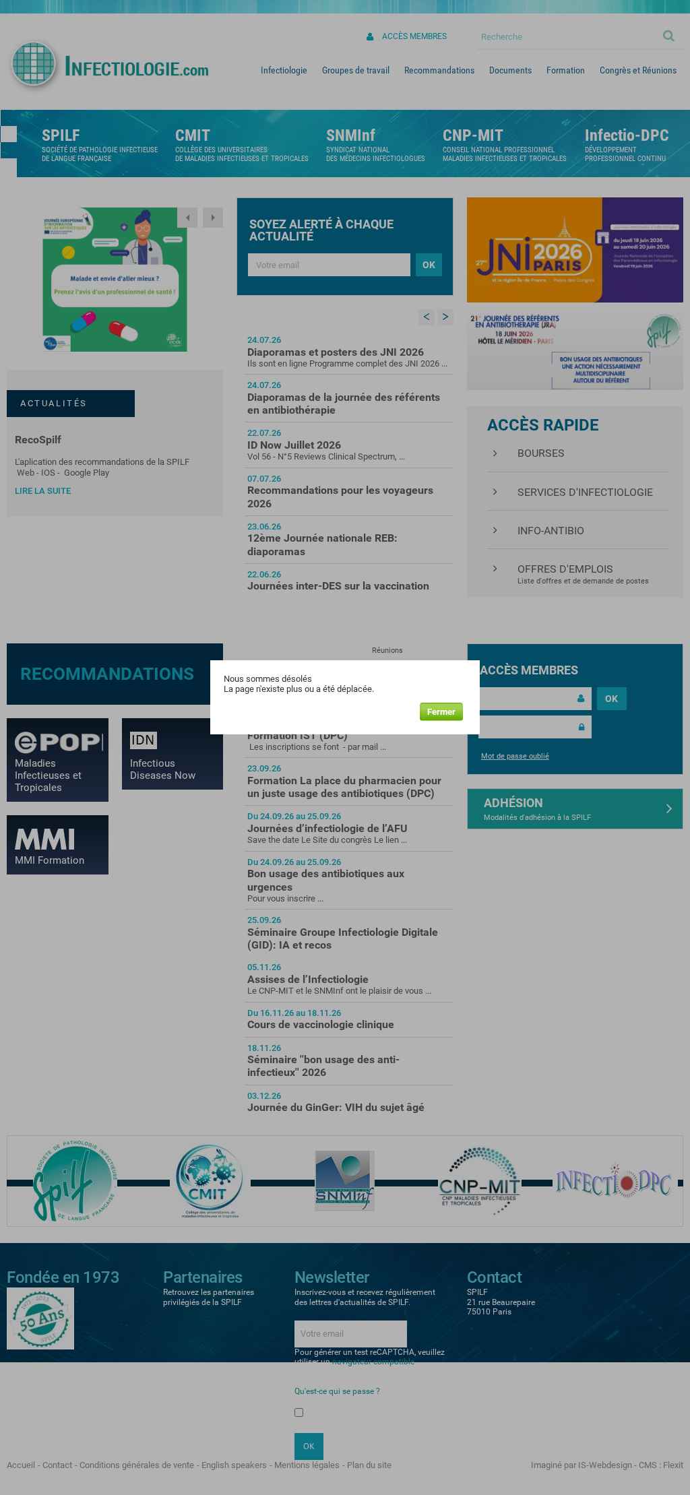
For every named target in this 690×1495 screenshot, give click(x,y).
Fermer (441, 712)
